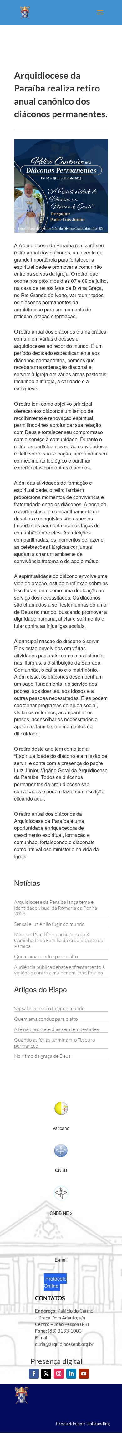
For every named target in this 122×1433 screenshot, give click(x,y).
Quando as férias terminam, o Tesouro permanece (54, 1043)
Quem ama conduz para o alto (46, 956)
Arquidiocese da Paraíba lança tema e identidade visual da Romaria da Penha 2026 (55, 908)
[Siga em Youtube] (84, 1374)
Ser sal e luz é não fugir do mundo (49, 924)
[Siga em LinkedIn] (71, 1374)
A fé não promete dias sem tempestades (56, 1029)
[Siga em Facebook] (34, 1374)
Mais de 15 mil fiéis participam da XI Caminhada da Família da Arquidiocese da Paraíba (58, 940)
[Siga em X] (46, 1374)
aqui (39, 798)
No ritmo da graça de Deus (42, 1056)
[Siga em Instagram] (59, 1374)
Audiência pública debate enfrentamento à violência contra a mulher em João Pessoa (59, 970)
